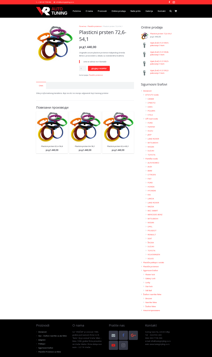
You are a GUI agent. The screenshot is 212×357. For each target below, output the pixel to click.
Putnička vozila (151, 158)
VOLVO (151, 258)
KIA (149, 194)
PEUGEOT (152, 230)
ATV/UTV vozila (152, 94)
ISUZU (150, 130)
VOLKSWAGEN (154, 254)
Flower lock (150, 274)
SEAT (150, 238)
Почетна (82, 26)
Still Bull (148, 290)
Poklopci (41, 344)
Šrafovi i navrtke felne (152, 294)
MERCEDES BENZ (155, 214)
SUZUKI (151, 150)
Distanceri (147, 91)
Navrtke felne (151, 302)
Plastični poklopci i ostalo (153, 262)
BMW (150, 170)
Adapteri (42, 340)
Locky (147, 282)
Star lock (148, 286)
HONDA (151, 186)
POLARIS (151, 110)
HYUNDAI (152, 190)
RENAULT (152, 234)
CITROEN (152, 174)
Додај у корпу (98, 68)
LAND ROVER (153, 138)
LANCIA (151, 198)
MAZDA (151, 206)
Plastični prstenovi (95, 26)
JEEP (150, 134)
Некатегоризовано (151, 310)
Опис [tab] (41, 85)
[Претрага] (170, 11)
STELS (150, 115)
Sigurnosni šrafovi (150, 270)
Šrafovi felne (150, 306)
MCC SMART (153, 210)
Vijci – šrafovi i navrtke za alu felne (52, 336)
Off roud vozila (151, 118)
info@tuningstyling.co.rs (65, 2)
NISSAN (151, 146)
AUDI (150, 166)
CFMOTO (151, 102)
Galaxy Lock (150, 278)
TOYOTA (151, 154)
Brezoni (148, 298)
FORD (150, 122)
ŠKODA (151, 242)
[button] (69, 29)
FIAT (150, 178)
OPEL (150, 226)
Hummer (151, 126)
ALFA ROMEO (153, 162)
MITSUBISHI (153, 142)
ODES (150, 107)
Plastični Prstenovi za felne (49, 351)
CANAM (151, 99)
